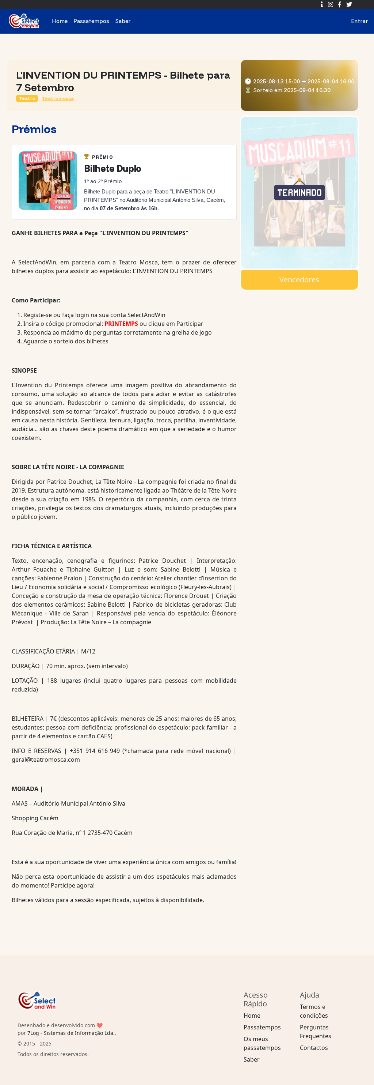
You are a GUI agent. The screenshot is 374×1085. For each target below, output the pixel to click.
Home (27, 21)
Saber (91, 21)
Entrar (327, 21)
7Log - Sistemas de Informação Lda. (71, 1032)
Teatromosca (58, 98)
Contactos (314, 1048)
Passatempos (59, 21)
